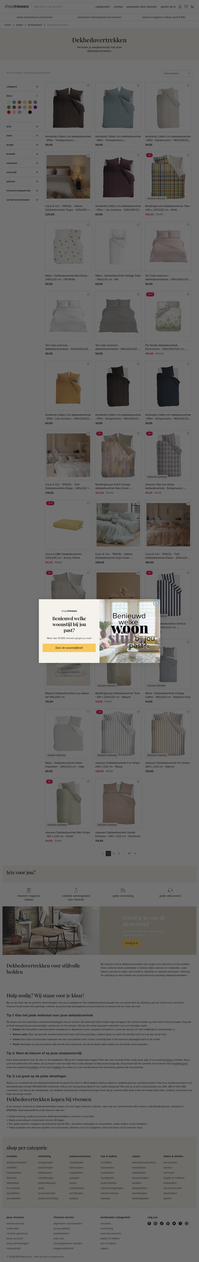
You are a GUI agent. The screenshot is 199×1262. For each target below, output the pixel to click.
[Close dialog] (156, 603)
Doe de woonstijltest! (69, 648)
